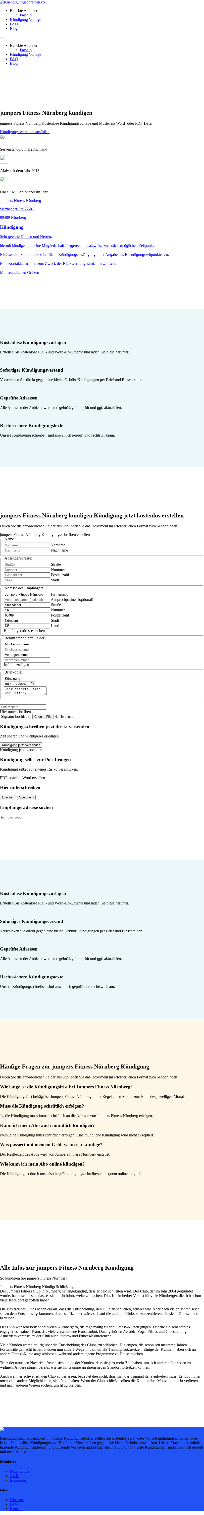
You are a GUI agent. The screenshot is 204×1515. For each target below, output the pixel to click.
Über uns (17, 1500)
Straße (56, 564)
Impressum (18, 1480)
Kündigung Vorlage (25, 19)
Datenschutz (19, 1471)
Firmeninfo (59, 594)
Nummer (58, 569)
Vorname (58, 545)
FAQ (14, 24)
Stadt (55, 580)
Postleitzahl (60, 575)
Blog (14, 28)
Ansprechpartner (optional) (72, 599)
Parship (26, 15)
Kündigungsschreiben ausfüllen (25, 132)
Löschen (8, 797)
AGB (14, 1476)
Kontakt (16, 1509)
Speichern (26, 797)
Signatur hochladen (16, 716)
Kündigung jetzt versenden (21, 745)
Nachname (59, 550)
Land (55, 625)
